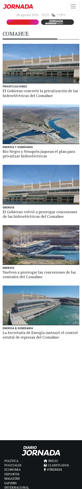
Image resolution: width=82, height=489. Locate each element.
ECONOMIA (12, 470)
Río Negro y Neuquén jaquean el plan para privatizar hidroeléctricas (39, 153)
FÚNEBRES (54, 470)
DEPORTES (11, 474)
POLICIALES (12, 465)
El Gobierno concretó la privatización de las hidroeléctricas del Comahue (40, 93)
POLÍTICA (11, 461)
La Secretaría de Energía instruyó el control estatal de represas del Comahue (40, 335)
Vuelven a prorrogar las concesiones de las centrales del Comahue (39, 274)
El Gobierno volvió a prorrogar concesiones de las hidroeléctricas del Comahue (40, 214)
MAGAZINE (12, 478)
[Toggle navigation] (73, 6)
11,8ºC (61, 15)
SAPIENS (10, 483)
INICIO (53, 461)
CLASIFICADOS (58, 465)
